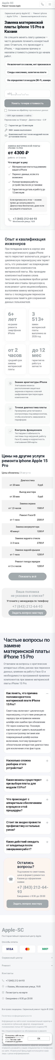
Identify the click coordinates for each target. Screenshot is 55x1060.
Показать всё (27, 576)
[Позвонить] (42, 4)
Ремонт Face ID (27, 515)
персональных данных (38, 110)
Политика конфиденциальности (17, 1016)
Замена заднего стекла (27, 538)
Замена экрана (27, 503)
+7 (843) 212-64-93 (27, 606)
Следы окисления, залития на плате (26, 72)
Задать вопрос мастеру (27, 612)
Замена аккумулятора (27, 527)
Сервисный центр (12, 957)
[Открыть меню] (50, 4)
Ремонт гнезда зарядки (27, 561)
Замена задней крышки (27, 550)
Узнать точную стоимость (27, 103)
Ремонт (6, 965)
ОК (38, 1038)
